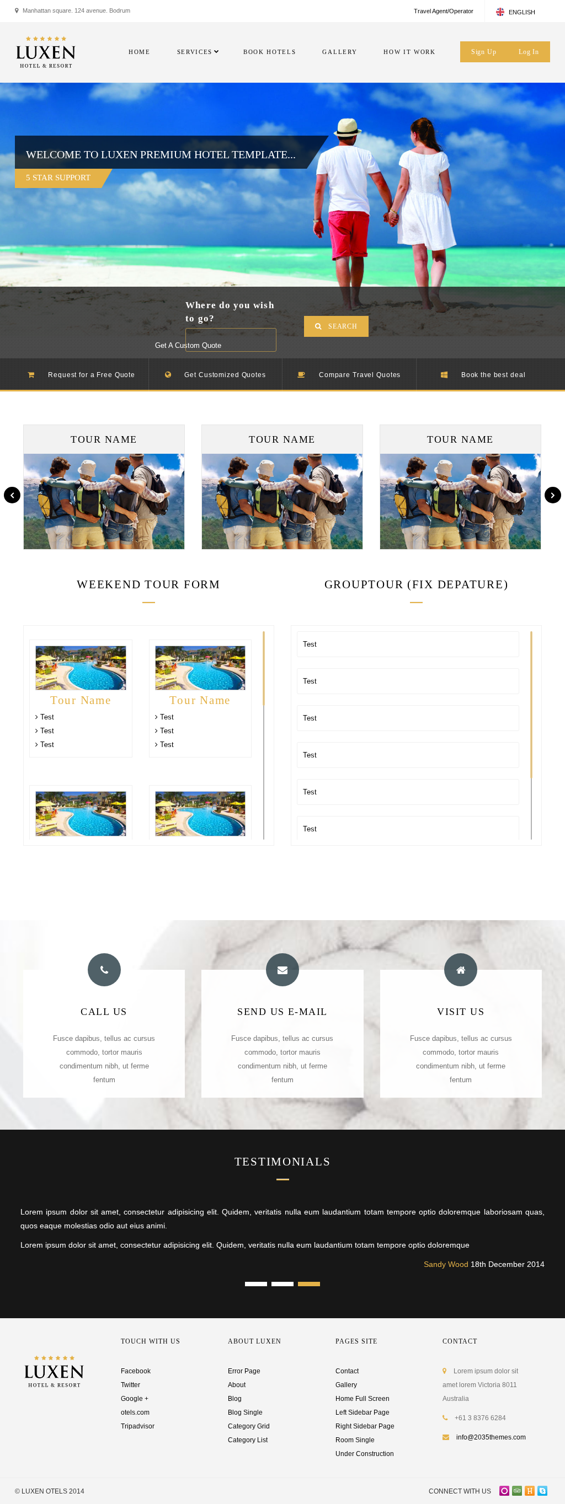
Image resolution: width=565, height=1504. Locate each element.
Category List (248, 1440)
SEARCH (343, 326)
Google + (134, 1399)
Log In (529, 52)
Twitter (130, 1385)
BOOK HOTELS (269, 52)
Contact (347, 1371)
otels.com (135, 1412)
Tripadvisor (137, 1426)
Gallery (346, 1385)
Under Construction (364, 1454)
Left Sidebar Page (362, 1412)
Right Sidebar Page (365, 1426)
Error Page (244, 1371)
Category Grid (249, 1426)
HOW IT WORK (409, 52)
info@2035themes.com (491, 1437)
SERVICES (194, 52)
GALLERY (339, 52)
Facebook (136, 1371)
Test (46, 717)
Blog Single (245, 1412)
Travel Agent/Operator (443, 11)
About (237, 1385)
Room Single (355, 1440)
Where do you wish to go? (229, 312)
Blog (235, 1399)
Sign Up (484, 52)
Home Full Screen (362, 1399)
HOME (140, 52)
